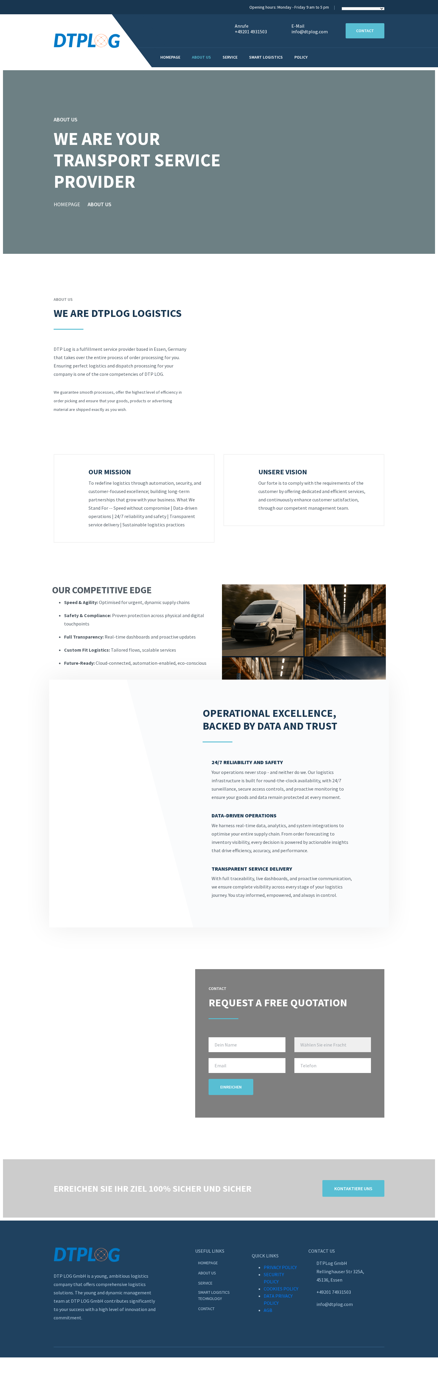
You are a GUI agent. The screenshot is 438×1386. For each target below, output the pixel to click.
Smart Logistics (266, 57)
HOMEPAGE (67, 204)
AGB (268, 1310)
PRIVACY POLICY (280, 1267)
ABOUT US (207, 1273)
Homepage (170, 57)
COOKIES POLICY (281, 1289)
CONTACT (206, 1308)
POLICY (300, 57)
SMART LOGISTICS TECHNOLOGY (214, 1295)
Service (230, 57)
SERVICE (205, 1283)
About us (201, 57)
